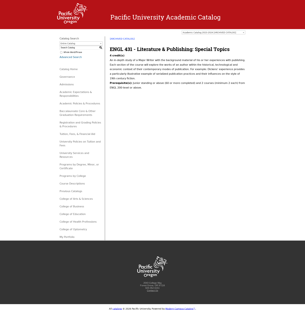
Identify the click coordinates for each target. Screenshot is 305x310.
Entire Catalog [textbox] (68, 43)
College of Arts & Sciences (76, 198)
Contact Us (152, 290)
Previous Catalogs (71, 191)
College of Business (72, 206)
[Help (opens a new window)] (243, 40)
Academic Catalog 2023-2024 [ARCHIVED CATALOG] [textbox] (209, 32)
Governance (67, 76)
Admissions (67, 84)
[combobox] (213, 32)
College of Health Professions (78, 221)
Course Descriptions (72, 183)
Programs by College (73, 175)
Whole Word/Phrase (73, 52)
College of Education (73, 214)
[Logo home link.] (72, 23)
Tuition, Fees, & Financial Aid (77, 134)
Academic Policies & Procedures (80, 103)
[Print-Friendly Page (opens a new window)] (239, 40)
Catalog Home (69, 69)
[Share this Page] (235, 40)
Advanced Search (71, 57)
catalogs (117, 308)
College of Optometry (73, 229)
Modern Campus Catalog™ (180, 308)
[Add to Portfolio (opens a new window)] (231, 40)
